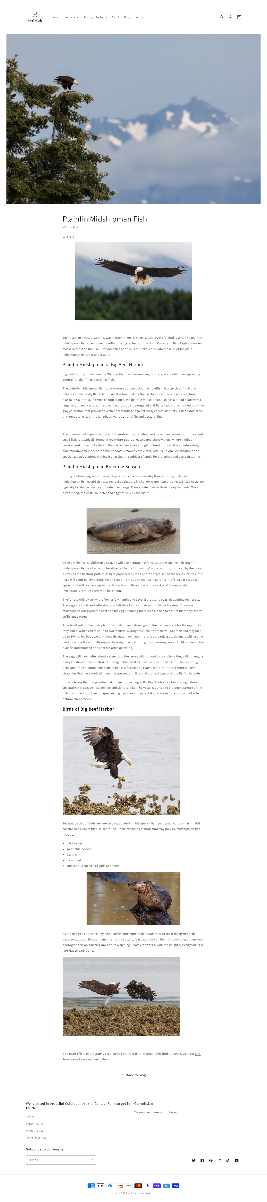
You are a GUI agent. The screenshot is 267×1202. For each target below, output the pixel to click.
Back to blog (136, 1075)
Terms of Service (36, 1137)
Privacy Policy (34, 1130)
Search (30, 1117)
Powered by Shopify (142, 1193)
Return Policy (34, 1124)
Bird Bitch (127, 1193)
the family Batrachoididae (96, 394)
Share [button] (70, 236)
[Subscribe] (92, 1160)
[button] (70, 17)
